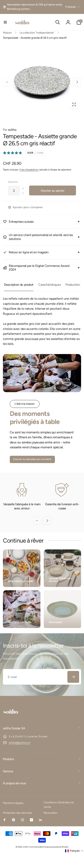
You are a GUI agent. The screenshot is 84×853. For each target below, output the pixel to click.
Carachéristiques (49, 284)
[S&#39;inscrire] (73, 677)
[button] (5, 22)
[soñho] (11, 718)
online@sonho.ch (19, 742)
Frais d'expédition (29, 169)
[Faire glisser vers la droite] (77, 82)
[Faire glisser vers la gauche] (7, 82)
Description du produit (18, 284)
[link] (33, 7)
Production (72, 284)
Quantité (13, 182)
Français (70, 6)
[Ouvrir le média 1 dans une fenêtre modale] (42, 82)
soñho (9, 130)
